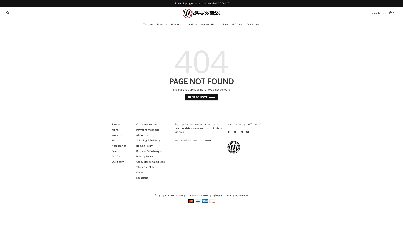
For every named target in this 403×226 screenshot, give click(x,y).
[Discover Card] (212, 202)
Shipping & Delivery (148, 140)
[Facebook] (228, 132)
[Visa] (198, 202)
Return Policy (144, 146)
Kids (191, 24)
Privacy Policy (144, 156)
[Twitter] (235, 132)
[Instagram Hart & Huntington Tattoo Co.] (241, 132)
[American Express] (205, 202)
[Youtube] (247, 132)
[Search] (8, 13)
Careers (141, 172)
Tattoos (148, 24)
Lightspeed (217, 195)
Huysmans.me (242, 195)
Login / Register (378, 13)
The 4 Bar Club (145, 167)
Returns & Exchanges (149, 151)
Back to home (197, 97)
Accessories (208, 24)
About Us (142, 135)
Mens (160, 24)
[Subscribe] (207, 140)
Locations (142, 178)
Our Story (253, 24)
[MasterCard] (191, 202)
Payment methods (147, 130)
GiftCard (237, 24)
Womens (176, 24)
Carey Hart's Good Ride (150, 162)
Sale (225, 24)
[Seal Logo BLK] (234, 152)
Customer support (147, 124)
